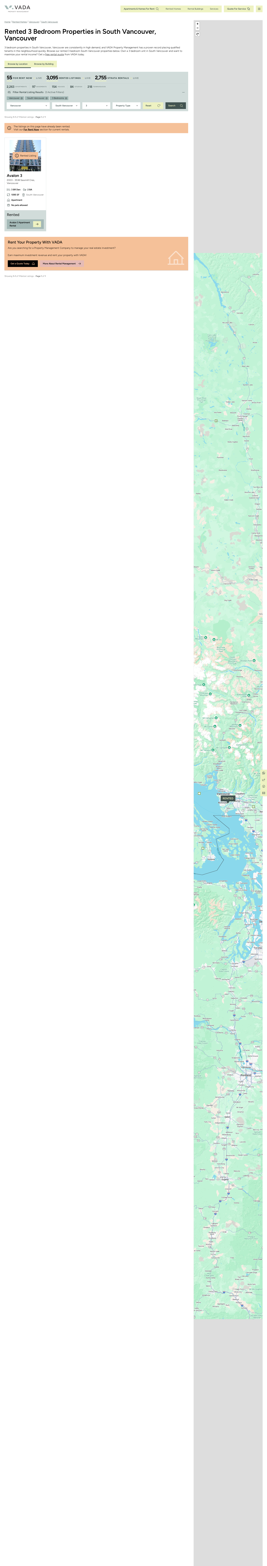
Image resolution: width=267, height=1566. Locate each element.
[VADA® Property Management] (17, 9)
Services (214, 8)
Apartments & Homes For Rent (139, 8)
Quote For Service (236, 8)
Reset (148, 105)
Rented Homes (173, 8)
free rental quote (54, 54)
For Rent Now (31, 129)
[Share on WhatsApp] (263, 773)
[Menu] (259, 9)
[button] (228, 797)
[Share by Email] (263, 793)
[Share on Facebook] (263, 786)
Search (171, 105)
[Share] (263, 779)
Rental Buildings (195, 8)
